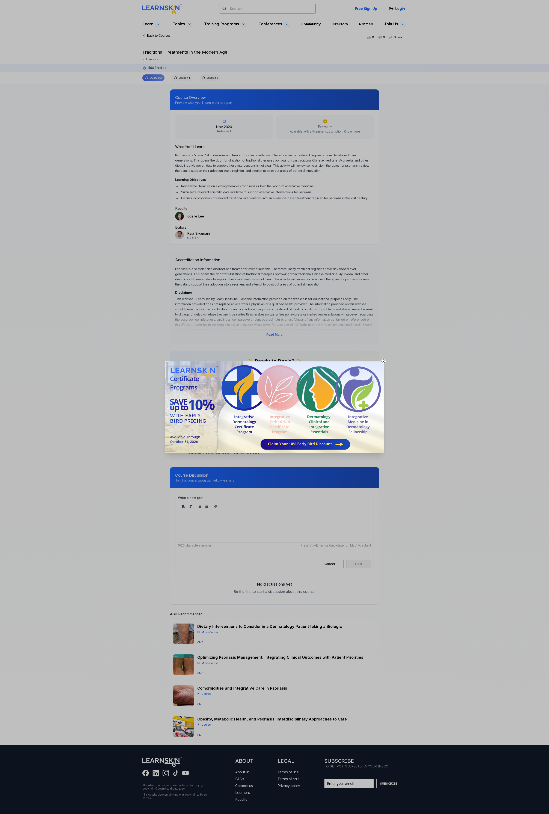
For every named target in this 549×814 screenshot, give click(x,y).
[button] (274, 407)
